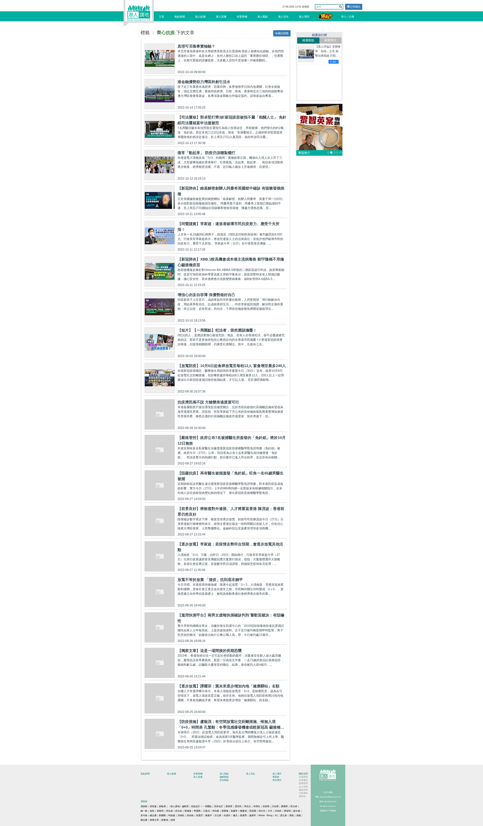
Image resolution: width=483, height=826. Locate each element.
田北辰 (178, 811)
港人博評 (304, 16)
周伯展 (215, 811)
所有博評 (276, 780)
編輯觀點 (224, 777)
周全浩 (261, 811)
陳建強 (243, 811)
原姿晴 (266, 806)
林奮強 (164, 820)
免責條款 (303, 780)
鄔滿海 (188, 811)
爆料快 (302, 796)
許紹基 (275, 806)
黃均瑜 (144, 815)
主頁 (161, 16)
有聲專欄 (242, 16)
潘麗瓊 (225, 811)
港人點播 (200, 16)
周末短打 (218, 806)
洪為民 (278, 811)
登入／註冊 (347, 16)
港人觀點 (262, 16)
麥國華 (284, 806)
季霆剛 (197, 811)
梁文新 (283, 815)
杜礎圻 (227, 815)
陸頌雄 (190, 815)
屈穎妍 (144, 806)
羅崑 (291, 815)
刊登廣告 (303, 793)
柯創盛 (171, 815)
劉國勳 (162, 815)
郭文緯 (293, 806)
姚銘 (298, 815)
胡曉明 (160, 811)
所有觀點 (224, 780)
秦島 (152, 811)
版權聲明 (303, 783)
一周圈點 (207, 806)
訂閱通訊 (355, 6)
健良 (235, 815)
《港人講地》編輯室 (178, 806)
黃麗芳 (199, 815)
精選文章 (154, 820)
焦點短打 (195, 806)
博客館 (275, 777)
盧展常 (252, 815)
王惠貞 (206, 811)
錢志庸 (153, 815)
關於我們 (303, 773)
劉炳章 (229, 806)
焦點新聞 (179, 16)
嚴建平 (208, 815)
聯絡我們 (303, 790)
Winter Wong (265, 815)
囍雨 (173, 820)
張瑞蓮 (153, 806)
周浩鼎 (169, 811)
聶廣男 (243, 815)
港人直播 (221, 16)
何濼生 (256, 806)
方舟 (270, 811)
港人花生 (283, 16)
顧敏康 (162, 806)
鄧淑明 (287, 811)
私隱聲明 (303, 777)
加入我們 (303, 786)
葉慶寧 (234, 811)
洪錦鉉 (181, 815)
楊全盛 (296, 811)
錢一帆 (144, 811)
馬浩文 (247, 806)
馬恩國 (252, 811)
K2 (276, 815)
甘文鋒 (218, 815)
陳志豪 (144, 820)
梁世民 (238, 806)
